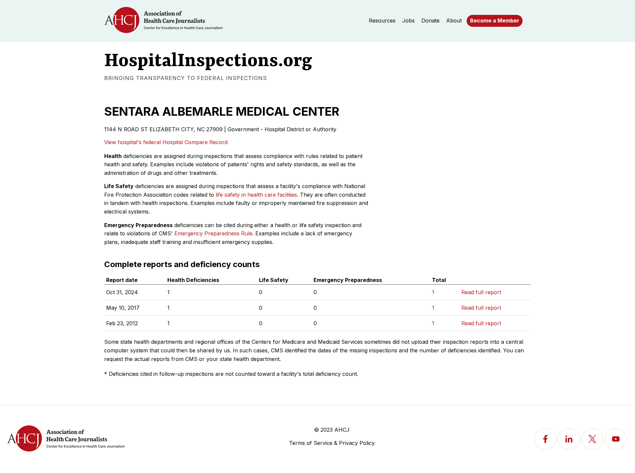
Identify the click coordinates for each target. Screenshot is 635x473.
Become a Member (494, 20)
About (454, 20)
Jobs (408, 20)
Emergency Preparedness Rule (213, 233)
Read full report (481, 292)
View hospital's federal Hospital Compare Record (166, 142)
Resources (382, 20)
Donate (430, 20)
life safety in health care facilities (256, 194)
